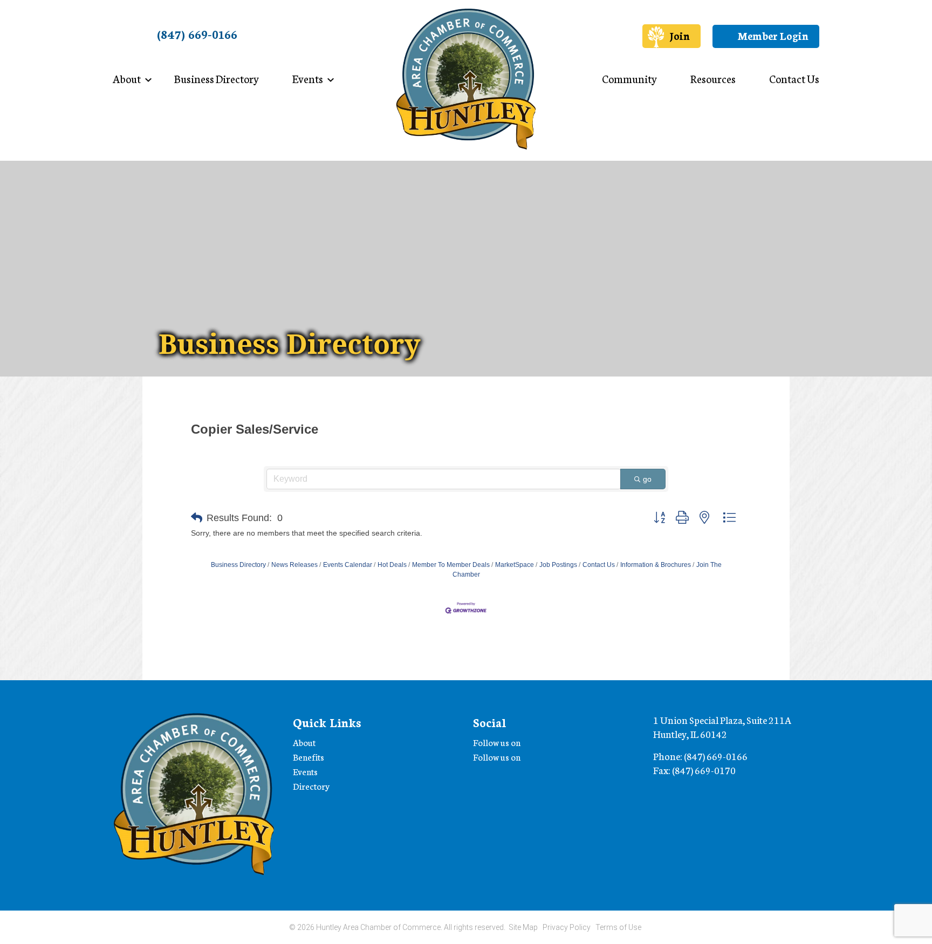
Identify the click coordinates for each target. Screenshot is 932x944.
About (127, 78)
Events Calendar (347, 565)
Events (307, 78)
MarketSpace (514, 565)
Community (629, 78)
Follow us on (497, 742)
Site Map (523, 927)
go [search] (647, 479)
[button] (196, 517)
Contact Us (794, 78)
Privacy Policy (567, 927)
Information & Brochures (655, 565)
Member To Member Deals (451, 565)
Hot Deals (392, 565)
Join (679, 35)
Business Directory (216, 78)
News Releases (294, 565)
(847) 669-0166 (197, 33)
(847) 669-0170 (704, 770)
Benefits (308, 756)
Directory (311, 785)
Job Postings (558, 565)
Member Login (771, 35)
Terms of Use (618, 927)
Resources (713, 78)
